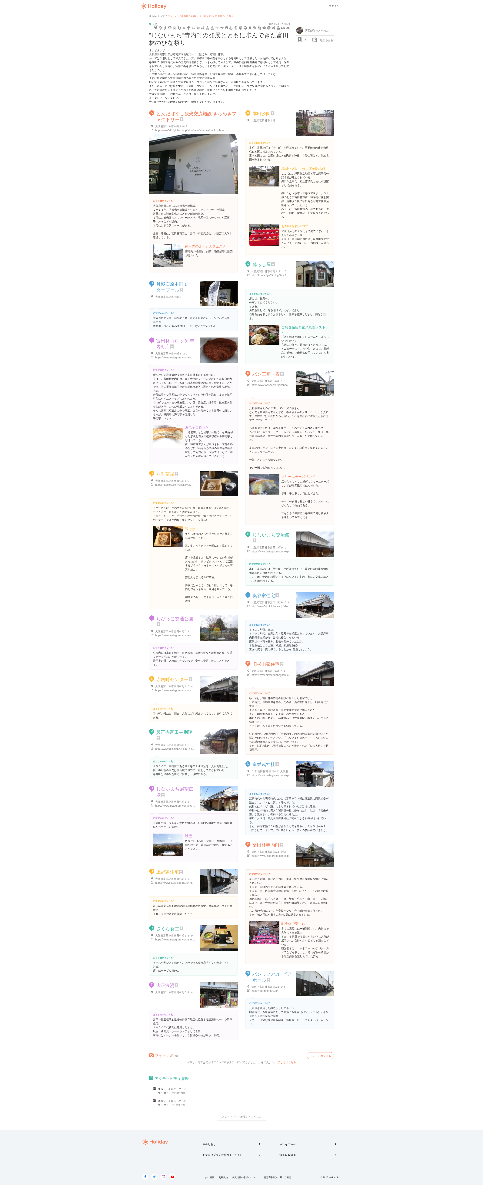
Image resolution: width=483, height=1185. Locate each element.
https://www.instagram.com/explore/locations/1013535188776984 (290, 551)
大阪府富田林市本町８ (168, 296)
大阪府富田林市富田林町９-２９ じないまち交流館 (281, 547)
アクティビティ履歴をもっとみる (241, 1116)
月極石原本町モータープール (174, 286)
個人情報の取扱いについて (245, 1177)
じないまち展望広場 (174, 791)
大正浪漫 (165, 985)
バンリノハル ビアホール (271, 976)
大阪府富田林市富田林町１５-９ (174, 935)
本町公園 (261, 113)
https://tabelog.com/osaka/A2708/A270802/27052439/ (187, 484)
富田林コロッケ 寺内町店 (175, 343)
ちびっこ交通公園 (174, 618)
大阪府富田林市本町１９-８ (171, 126)
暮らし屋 (261, 264)
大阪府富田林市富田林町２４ (172, 631)
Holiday (153, 6)
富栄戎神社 (263, 764)
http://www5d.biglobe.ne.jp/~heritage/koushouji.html (186, 749)
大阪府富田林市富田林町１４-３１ (271, 671)
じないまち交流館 (271, 534)
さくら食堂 (167, 928)
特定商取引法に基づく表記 (277, 1177)
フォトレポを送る (320, 1056)
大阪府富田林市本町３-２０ (171, 353)
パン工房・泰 (266, 373)
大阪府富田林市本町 (263, 120)
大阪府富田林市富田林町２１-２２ (271, 987)
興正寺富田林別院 (174, 732)
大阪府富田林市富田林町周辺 (268, 852)
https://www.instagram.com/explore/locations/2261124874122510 (290, 775)
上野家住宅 (167, 871)
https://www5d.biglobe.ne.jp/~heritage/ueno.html (184, 882)
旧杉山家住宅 (266, 663)
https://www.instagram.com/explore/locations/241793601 (285, 855)
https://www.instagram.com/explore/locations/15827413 (188, 357)
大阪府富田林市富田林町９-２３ (270, 602)
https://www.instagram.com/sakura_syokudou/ (182, 939)
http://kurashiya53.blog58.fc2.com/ (272, 275)
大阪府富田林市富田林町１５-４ (174, 686)
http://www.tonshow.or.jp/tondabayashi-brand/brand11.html (286, 385)
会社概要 (209, 1177)
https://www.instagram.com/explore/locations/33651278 (188, 805)
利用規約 (223, 1177)
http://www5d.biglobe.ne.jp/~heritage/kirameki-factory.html (189, 130)
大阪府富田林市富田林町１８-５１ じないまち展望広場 (187, 801)
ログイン (334, 6)
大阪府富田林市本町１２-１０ (269, 271)
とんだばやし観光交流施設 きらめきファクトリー (196, 116)
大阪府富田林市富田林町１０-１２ (271, 381)
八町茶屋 (165, 473)
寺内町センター (172, 679)
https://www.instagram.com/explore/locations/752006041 (189, 635)
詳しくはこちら (287, 1062)
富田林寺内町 (266, 844)
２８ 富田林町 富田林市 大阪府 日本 (272, 771)
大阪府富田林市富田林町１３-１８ (175, 745)
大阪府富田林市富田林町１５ (172, 879)
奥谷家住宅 (263, 595)
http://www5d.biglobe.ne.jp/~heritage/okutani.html (280, 606)
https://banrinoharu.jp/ (264, 990)
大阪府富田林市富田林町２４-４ (174, 992)
